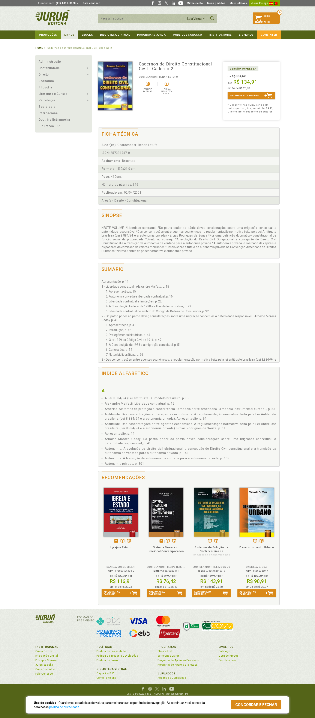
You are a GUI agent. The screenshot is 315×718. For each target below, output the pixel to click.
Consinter (269, 34)
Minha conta (195, 3)
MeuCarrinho (262, 19)
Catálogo (224, 651)
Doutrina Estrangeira (54, 119)
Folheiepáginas (129, 541)
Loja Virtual (194, 18)
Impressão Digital (46, 655)
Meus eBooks (238, 3)
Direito (44, 74)
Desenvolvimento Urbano (256, 547)
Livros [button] (69, 34)
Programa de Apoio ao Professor (178, 660)
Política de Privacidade (111, 651)
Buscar (212, 18)
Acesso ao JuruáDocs (172, 677)
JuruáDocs (166, 673)
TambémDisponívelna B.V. (122, 541)
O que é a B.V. (105, 673)
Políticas (104, 646)
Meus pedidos (216, 3)
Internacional (49, 113)
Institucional (220, 34)
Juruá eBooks (44, 664)
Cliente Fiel (165, 651)
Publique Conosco (187, 34)
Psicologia (47, 100)
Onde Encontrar (45, 669)
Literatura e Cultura (53, 94)
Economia (46, 81)
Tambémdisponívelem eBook (116, 541)
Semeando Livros (169, 655)
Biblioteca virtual (115, 34)
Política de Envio (107, 660)
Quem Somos (44, 651)
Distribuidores (228, 660)
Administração (50, 61)
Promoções (48, 34)
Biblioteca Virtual (111, 669)
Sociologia (47, 106)
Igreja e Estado (120, 547)
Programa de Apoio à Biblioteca (178, 664)
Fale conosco (91, 3)
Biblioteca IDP (49, 126)
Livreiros (246, 34)
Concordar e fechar (256, 704)
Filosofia (45, 87)
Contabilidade (49, 68)
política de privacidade (64, 707)
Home (39, 48)
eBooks (87, 34)
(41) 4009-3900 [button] (57, 3)
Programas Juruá (151, 34)
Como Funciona (106, 677)
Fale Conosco (44, 673)
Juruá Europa (260, 3)
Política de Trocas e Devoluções (117, 655)
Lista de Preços (228, 655)
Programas (167, 646)
